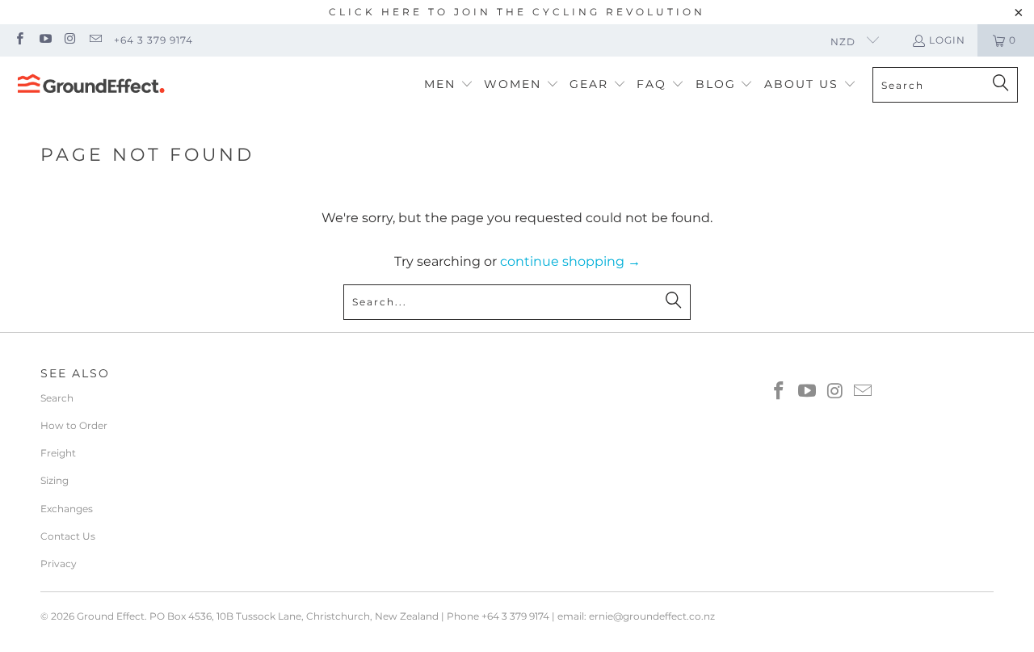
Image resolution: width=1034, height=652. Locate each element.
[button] (448, 85)
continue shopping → (570, 261)
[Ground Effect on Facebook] (19, 40)
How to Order (73, 425)
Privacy (58, 563)
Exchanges (66, 509)
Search (57, 398)
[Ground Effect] (91, 85)
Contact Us (67, 536)
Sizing (54, 480)
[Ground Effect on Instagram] (70, 40)
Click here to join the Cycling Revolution (517, 12)
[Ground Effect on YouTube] (44, 40)
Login (947, 40)
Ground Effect (111, 616)
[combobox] (945, 85)
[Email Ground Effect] (95, 40)
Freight (58, 453)
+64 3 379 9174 (153, 40)
